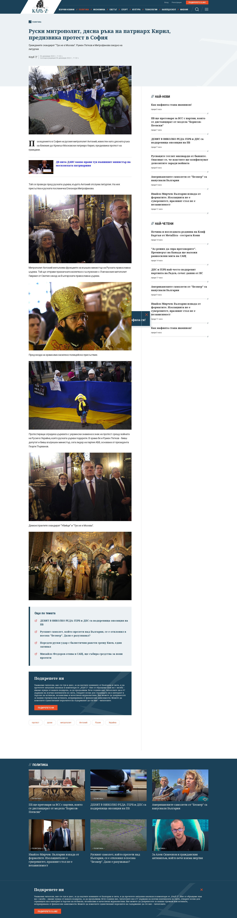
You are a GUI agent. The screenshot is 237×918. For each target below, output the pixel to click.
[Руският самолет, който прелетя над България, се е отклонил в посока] (118, 835)
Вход (166, 2)
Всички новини (66, 9)
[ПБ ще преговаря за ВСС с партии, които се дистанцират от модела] (57, 785)
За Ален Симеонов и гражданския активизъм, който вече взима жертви (177, 856)
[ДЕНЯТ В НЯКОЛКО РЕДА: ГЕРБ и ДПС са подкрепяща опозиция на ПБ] (118, 785)
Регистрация (177, 2)
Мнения (184, 9)
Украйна (112, 722)
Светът (113, 9)
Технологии (151, 9)
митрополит (65, 722)
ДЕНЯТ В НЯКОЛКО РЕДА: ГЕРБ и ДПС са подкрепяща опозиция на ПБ (118, 806)
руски (49, 722)
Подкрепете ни (46, 708)
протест (35, 722)
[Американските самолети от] (180, 785)
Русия (98, 722)
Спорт (124, 9)
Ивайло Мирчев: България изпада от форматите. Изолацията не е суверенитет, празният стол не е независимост (54, 860)
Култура (136, 9)
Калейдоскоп (169, 9)
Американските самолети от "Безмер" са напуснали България (179, 806)
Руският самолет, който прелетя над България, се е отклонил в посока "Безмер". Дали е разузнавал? (115, 858)
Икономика (99, 9)
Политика (84, 9)
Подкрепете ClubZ (197, 2)
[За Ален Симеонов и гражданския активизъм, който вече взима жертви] (180, 835)
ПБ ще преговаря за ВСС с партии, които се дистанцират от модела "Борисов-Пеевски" (56, 808)
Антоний (83, 722)
